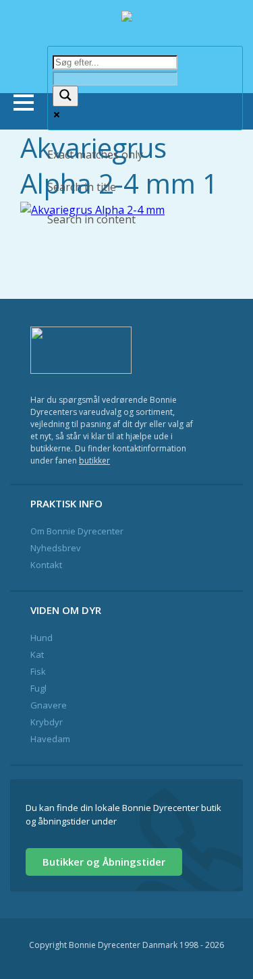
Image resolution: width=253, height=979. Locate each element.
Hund (41, 638)
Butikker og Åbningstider (104, 861)
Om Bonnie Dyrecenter (76, 531)
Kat (37, 654)
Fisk (38, 671)
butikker (94, 460)
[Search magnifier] (65, 96)
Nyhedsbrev (55, 548)
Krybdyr (46, 722)
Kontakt (46, 565)
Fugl (38, 688)
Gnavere (48, 705)
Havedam (50, 739)
